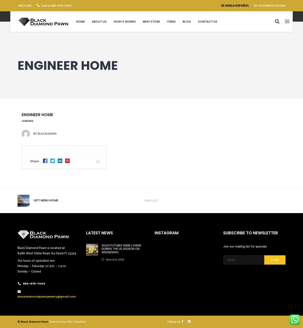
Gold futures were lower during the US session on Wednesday (121, 248)
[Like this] (97, 162)
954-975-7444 (34, 284)
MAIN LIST (151, 200)
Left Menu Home (46, 200)
